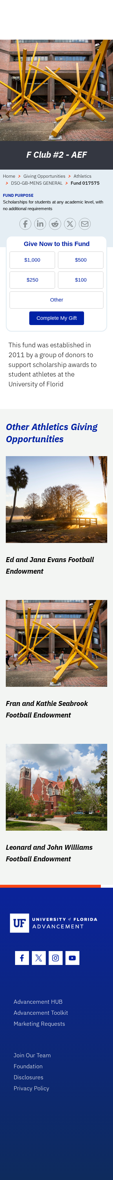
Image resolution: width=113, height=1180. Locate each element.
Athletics (83, 176)
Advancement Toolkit (41, 1012)
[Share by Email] (86, 225)
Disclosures (28, 1077)
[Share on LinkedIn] (41, 225)
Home (9, 176)
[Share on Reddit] (56, 225)
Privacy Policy (31, 1088)
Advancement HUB (38, 1001)
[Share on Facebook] (26, 225)
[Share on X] (71, 225)
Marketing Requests (39, 1023)
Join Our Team (32, 1055)
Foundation (28, 1066)
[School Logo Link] (53, 923)
